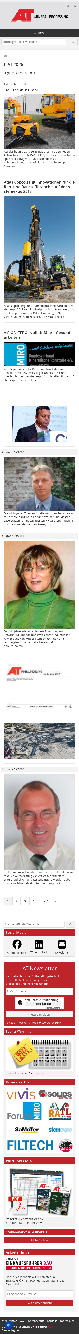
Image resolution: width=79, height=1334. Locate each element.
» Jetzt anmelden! (39, 1014)
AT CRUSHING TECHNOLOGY (24, 1223)
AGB (23, 1321)
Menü (41, 33)
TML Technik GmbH (22, 90)
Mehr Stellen (39, 1240)
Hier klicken (43, 1004)
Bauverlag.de (10, 1330)
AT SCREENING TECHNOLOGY (24, 1219)
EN (74, 6)
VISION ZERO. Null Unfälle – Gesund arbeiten (37, 335)
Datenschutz (36, 1321)
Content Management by (18, 1326)
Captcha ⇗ (53, 1008)
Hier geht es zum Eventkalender (26, 1073)
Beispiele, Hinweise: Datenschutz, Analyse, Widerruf (33, 1022)
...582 (44, 901)
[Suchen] (72, 42)
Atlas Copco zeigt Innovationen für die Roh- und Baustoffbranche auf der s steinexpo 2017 (39, 186)
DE (68, 6)
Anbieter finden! (41, 1303)
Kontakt (52, 1321)
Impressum (66, 1321)
